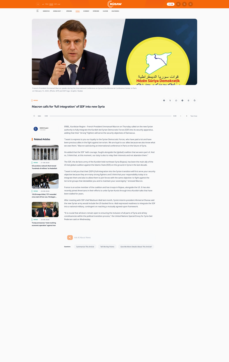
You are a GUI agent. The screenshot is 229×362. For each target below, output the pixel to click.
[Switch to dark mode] (184, 4)
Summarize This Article (85, 246)
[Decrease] (180, 116)
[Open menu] (37, 11)
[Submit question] (70, 237)
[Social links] (38, 4)
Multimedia (115, 11)
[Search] (178, 4)
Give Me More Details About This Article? (136, 246)
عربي (43, 4)
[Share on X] (170, 100)
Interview (96, 11)
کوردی (59, 4)
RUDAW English (44, 128)
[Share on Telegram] (182, 100)
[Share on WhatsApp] (176, 100)
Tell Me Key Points (107, 246)
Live (170, 4)
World (78, 11)
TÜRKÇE (46, 4)
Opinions (69, 11)
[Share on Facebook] (164, 100)
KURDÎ (55, 4)
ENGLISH (51, 4)
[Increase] (186, 116)
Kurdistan (46, 11)
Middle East (57, 11)
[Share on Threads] (188, 100)
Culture (105, 11)
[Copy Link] (194, 100)
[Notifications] (190, 4)
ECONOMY (86, 11)
